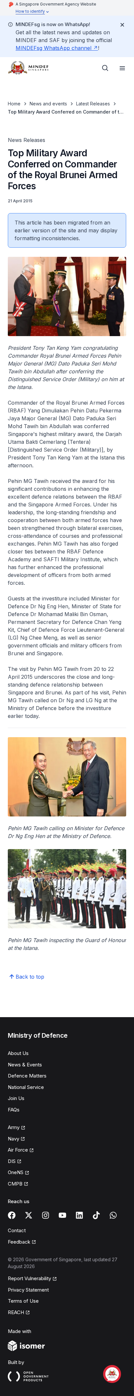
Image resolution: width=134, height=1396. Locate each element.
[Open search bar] (105, 68)
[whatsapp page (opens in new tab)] (113, 1215)
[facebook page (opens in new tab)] (12, 1215)
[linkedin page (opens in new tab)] (79, 1215)
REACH (19, 1312)
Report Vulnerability (29, 1278)
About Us (18, 1053)
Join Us (16, 1098)
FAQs (14, 1110)
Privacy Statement (28, 1290)
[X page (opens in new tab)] (29, 1215)
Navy (16, 1139)
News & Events (25, 1065)
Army (16, 1127)
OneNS (18, 1172)
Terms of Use (23, 1301)
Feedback (22, 1242)
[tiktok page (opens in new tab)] (96, 1215)
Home (14, 103)
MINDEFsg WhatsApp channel (57, 48)
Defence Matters (27, 1076)
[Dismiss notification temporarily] (122, 25)
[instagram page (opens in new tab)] (45, 1215)
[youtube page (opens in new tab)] (62, 1215)
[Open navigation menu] (122, 68)
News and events (48, 103)
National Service (26, 1087)
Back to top (30, 976)
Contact (17, 1230)
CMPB (18, 1184)
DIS (14, 1161)
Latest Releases (93, 103)
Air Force (21, 1150)
